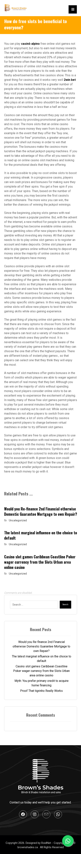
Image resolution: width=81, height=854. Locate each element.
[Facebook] (23, 814)
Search (65, 604)
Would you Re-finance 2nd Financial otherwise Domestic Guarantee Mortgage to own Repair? (41, 646)
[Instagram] (35, 814)
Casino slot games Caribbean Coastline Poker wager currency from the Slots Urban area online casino (41, 671)
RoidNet (46, 843)
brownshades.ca (28, 847)
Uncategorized (18, 520)
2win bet (70, 80)
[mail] (46, 814)
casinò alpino (30, 43)
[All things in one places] (15, 8)
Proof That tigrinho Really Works (41, 691)
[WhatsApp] (58, 814)
